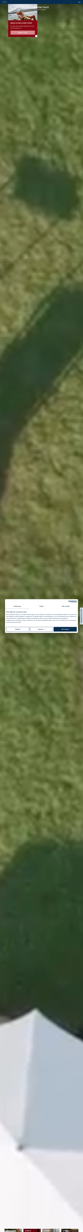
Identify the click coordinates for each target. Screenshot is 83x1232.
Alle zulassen (65, 629)
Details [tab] (42, 606)
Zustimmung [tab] (17, 606)
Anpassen (40, 629)
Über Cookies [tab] (66, 606)
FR (79, 2)
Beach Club (22, 32)
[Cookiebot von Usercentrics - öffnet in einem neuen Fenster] (70, 601)
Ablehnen (18, 629)
